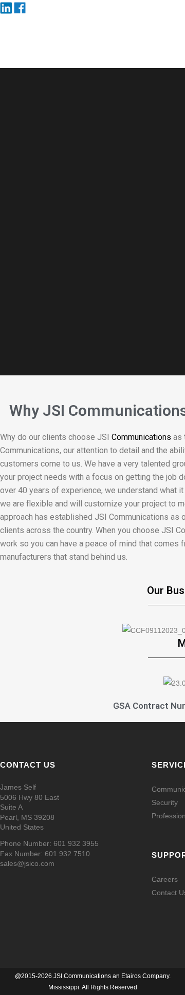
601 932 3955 (76, 843)
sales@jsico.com (27, 863)
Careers (165, 879)
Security (165, 802)
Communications (141, 437)
